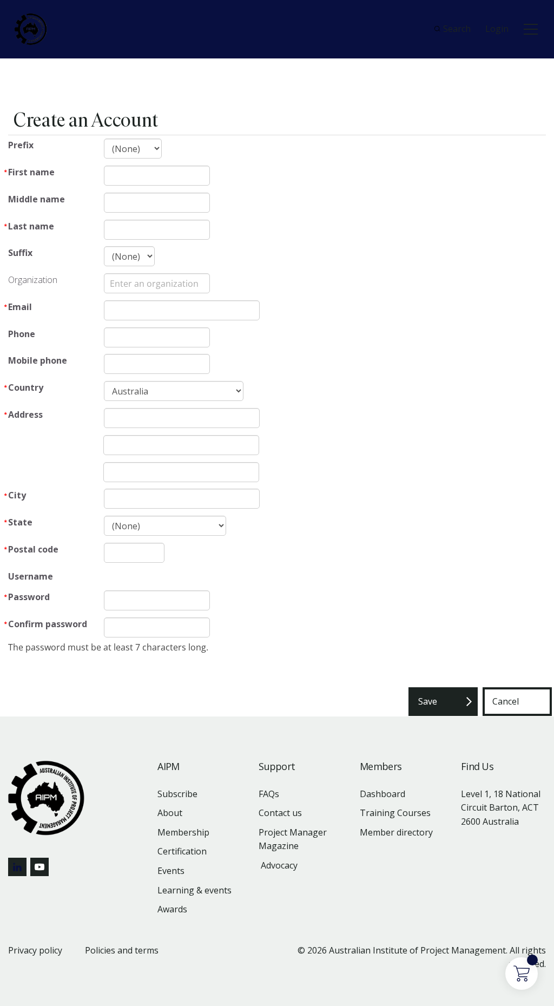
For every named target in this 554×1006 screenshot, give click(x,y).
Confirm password (47, 624)
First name (31, 172)
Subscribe (177, 794)
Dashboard (382, 794)
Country (25, 387)
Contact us (280, 813)
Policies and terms (122, 950)
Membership (183, 832)
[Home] (31, 29)
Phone (21, 334)
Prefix (21, 145)
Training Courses (395, 813)
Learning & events (194, 890)
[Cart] (521, 973)
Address (25, 414)
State (20, 522)
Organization (32, 280)
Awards (172, 909)
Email (20, 307)
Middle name (36, 199)
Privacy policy (35, 950)
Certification (182, 851)
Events (170, 871)
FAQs (269, 794)
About (169, 813)
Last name (31, 226)
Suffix (20, 253)
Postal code (33, 549)
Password (29, 597)
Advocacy (279, 865)
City (17, 495)
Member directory (396, 832)
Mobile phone (37, 360)
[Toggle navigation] (530, 29)
